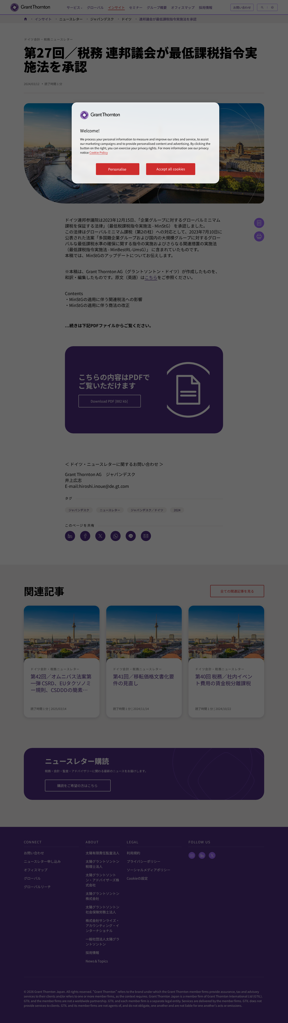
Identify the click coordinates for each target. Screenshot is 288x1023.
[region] (145, 142)
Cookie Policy (98, 152)
